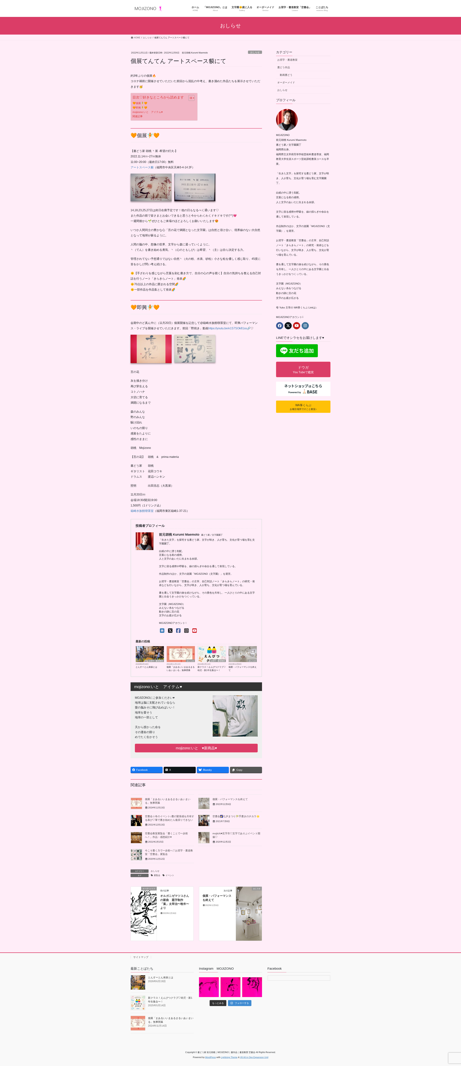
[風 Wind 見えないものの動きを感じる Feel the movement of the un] (252, 987)
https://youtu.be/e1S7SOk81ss (227, 328)
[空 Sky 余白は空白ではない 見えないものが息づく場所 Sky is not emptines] (230, 987)
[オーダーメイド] (144, 913)
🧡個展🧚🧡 (140, 103)
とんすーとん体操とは (146, 667)
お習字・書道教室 (156, 661)
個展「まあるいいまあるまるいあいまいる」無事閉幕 (181, 669)
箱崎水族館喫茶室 (142, 510)
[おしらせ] (249, 913)
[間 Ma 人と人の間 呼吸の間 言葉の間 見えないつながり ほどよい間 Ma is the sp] (209, 987)
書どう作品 (283, 67)
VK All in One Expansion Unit (254, 1057)
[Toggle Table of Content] (190, 98)
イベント (169, 875)
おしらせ (255, 52)
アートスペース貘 (142, 167)
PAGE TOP (448, 1031)
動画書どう (286, 74)
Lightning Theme (229, 1057)
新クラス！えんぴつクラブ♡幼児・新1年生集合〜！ (212, 669)
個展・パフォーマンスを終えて (243, 669)
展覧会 (157, 875)
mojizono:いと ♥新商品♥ (196, 748)
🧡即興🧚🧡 (140, 107)
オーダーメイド (286, 82)
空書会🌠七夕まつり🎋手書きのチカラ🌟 (235, 816)
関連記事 (138, 116)
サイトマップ (140, 957)
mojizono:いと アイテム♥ (148, 112)
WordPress (210, 1057)
